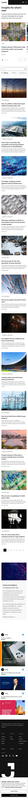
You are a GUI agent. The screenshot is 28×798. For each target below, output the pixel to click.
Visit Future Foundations (8, 617)
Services (3, 741)
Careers (20, 748)
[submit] (25, 69)
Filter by (6, 73)
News (11, 736)
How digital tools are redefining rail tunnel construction (12, 340)
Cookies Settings (14, 791)
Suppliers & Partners (23, 741)
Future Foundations (10, 585)
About (20, 736)
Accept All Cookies (14, 795)
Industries (3, 736)
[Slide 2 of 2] (7, 60)
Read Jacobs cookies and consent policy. (13, 787)
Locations (21, 738)
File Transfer (21, 743)
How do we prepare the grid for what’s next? (13, 301)
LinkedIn (2, 755)
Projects (2, 743)
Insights (11, 738)
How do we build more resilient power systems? (13, 417)
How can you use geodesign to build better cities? (13, 497)
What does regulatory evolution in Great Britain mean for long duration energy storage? (13, 222)
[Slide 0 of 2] (2, 60)
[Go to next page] (23, 550)
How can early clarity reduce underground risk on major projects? (13, 535)
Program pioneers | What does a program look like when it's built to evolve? (12, 457)
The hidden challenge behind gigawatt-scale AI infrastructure (11, 182)
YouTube (16, 755)
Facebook (9, 755)
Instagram (6, 755)
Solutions (3, 738)
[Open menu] (23, 2)
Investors (12, 748)
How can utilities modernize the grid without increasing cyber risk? (13, 105)
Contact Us (3, 748)
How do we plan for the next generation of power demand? (11, 262)
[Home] (4, 2)
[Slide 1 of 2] (5, 60)
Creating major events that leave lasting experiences (12, 378)
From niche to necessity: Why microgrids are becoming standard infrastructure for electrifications (12, 144)
